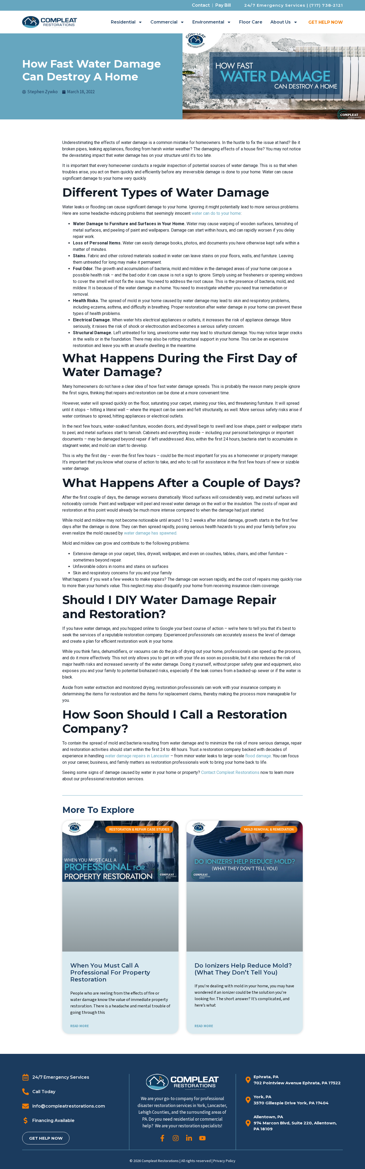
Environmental (208, 22)
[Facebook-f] (162, 1138)
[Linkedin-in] (189, 1138)
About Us (280, 22)
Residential (123, 22)
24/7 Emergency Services (274, 5)
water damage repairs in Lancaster (137, 755)
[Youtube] (202, 1138)
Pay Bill (223, 5)
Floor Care (250, 22)
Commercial (163, 22)
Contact (201, 5)
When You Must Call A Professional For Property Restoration (110, 972)
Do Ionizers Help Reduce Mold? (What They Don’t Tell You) (243, 969)
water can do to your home (216, 213)
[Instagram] (175, 1138)
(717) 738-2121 (326, 5)
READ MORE (79, 1026)
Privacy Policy (224, 1160)
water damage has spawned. (150, 533)
